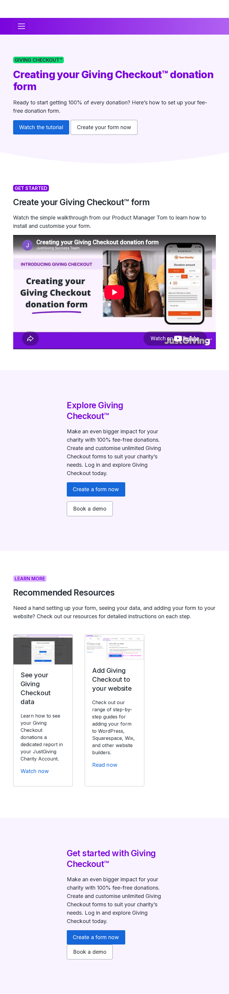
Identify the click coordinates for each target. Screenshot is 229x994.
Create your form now (104, 127)
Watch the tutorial (41, 127)
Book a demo (89, 508)
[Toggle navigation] (21, 26)
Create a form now (96, 489)
